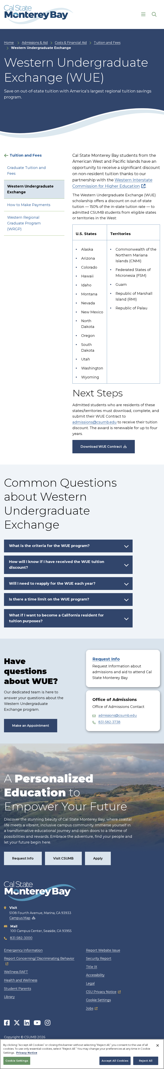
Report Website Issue (103, 950)
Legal (90, 983)
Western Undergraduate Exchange (30, 189)
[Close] (157, 1045)
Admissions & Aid (35, 43)
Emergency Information (23, 950)
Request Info (106, 659)
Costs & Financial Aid (71, 43)
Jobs (89, 1008)
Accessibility (95, 975)
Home (9, 43)
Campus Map (19, 918)
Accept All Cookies (115, 1060)
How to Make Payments (28, 205)
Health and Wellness (20, 980)
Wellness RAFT (16, 972)
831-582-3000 (21, 938)
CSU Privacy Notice (101, 992)
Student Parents (17, 989)
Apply (98, 858)
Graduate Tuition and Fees (26, 171)
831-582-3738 (109, 722)
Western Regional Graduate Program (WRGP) (24, 223)
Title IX (91, 967)
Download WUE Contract (101, 447)
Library (9, 997)
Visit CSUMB (63, 858)
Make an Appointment (30, 726)
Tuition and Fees (107, 43)
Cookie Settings (98, 1000)
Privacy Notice (26, 1052)
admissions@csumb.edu (94, 422)
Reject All (145, 1060)
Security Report (98, 958)
